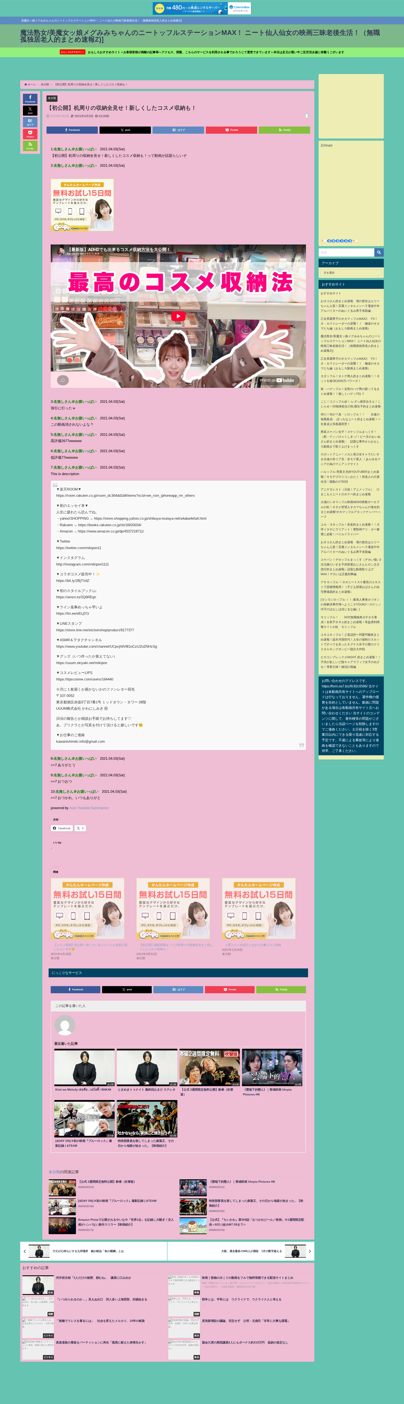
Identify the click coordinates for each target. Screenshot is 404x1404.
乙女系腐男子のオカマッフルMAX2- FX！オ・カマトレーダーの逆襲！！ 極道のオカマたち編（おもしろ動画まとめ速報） (350, 323)
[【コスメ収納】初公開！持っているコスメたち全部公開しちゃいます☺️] (91, 908)
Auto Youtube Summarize (89, 808)
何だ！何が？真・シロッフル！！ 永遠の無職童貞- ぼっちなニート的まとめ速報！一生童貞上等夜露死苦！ (351, 419)
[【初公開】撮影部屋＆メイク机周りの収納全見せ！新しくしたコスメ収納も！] (177, 908)
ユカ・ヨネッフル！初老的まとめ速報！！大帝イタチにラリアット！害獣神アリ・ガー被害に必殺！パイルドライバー (350, 529)
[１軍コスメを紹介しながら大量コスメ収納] (262, 908)
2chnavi (326, 145)
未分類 (52, 98)
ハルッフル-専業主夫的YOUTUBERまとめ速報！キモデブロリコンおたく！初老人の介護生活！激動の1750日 (350, 476)
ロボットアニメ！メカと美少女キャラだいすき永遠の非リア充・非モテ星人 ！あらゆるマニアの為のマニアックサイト (350, 459)
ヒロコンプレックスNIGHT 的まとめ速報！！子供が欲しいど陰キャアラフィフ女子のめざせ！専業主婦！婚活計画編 (351, 662)
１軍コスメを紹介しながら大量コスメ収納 (253, 944)
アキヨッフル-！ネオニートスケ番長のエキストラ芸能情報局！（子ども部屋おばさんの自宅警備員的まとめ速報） (351, 587)
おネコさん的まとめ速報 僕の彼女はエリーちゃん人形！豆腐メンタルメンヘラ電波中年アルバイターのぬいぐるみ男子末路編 (350, 306)
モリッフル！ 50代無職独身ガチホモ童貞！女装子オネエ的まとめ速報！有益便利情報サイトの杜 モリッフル (350, 622)
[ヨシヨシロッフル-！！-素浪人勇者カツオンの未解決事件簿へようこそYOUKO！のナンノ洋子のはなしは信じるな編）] (351, 604)
